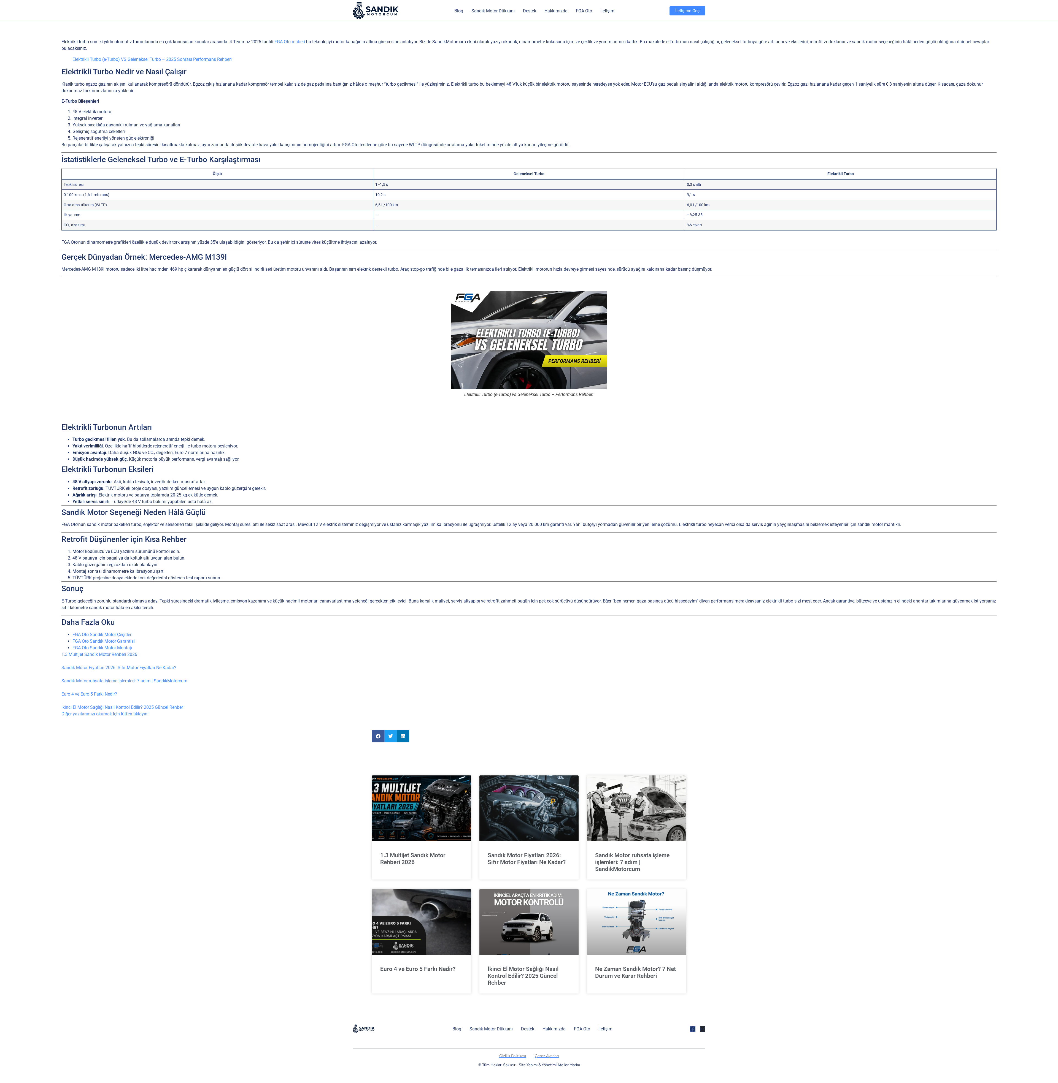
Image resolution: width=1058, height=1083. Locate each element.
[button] (378, 736)
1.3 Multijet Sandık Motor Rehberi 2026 (99, 654)
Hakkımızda (556, 10)
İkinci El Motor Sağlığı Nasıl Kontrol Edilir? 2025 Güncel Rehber (122, 707)
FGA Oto (584, 10)
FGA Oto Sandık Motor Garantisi (103, 641)
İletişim (607, 10)
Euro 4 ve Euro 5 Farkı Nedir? (89, 694)
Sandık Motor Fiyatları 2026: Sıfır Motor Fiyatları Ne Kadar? (118, 667)
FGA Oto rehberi (289, 41)
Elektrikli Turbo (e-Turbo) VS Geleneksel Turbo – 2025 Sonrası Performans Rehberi (152, 59)
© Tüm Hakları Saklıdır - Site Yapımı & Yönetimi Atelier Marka (529, 1065)
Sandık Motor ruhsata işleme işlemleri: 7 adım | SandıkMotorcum (124, 680)
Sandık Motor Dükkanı (493, 10)
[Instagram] (702, 1029)
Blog (458, 10)
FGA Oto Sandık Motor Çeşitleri (102, 634)
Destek (529, 10)
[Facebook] (692, 1029)
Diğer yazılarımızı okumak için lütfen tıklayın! (105, 713)
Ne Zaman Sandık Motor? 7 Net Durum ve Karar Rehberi (635, 972)
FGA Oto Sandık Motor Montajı (102, 647)
